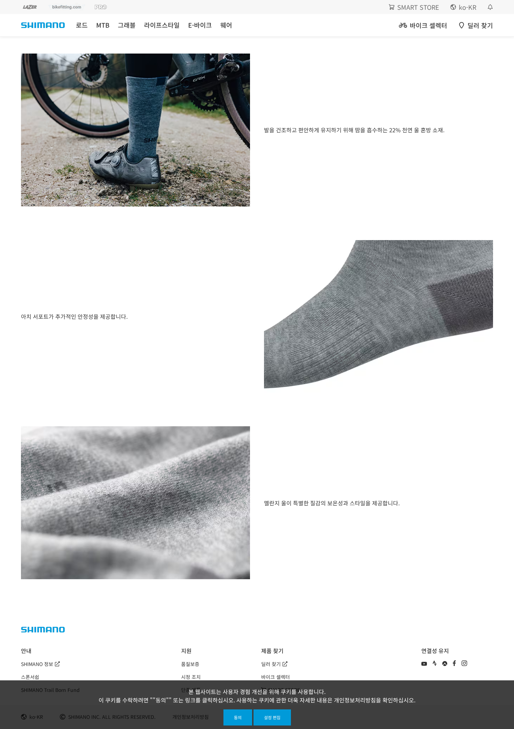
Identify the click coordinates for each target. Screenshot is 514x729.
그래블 (127, 25)
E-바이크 (200, 25)
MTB (102, 25)
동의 (238, 717)
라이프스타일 (162, 25)
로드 (82, 25)
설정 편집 (272, 717)
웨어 (226, 25)
